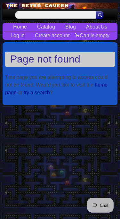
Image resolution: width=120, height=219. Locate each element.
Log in (18, 35)
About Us (96, 26)
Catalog (46, 26)
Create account (52, 35)
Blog (70, 26)
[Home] (60, 6)
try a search (37, 92)
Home (20, 26)
